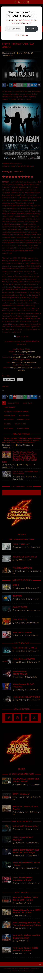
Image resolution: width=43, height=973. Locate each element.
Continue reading (21, 35)
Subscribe (31, 29)
